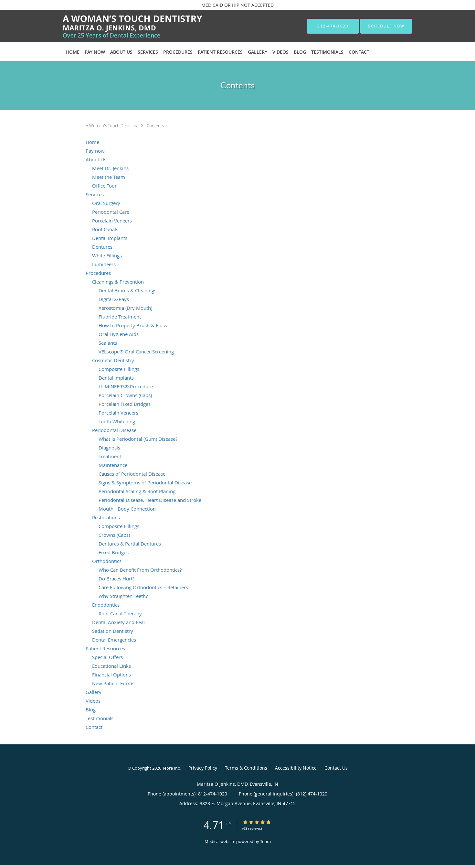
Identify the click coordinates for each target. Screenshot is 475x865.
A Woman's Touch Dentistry (112, 125)
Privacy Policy (202, 768)
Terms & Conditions (246, 768)
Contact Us (336, 768)
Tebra (265, 841)
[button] (386, 26)
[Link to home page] (123, 26)
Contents (155, 125)
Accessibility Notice (296, 768)
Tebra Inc (171, 768)
